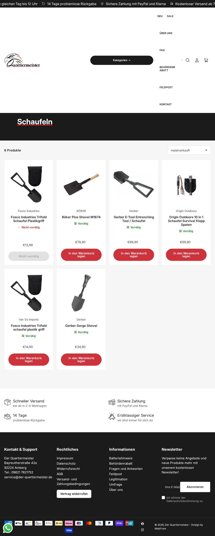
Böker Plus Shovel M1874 (81, 217)
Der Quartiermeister (177, 524)
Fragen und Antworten (126, 469)
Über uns (166, 33)
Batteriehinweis (120, 458)
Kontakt (166, 104)
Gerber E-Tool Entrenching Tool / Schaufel (134, 219)
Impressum (65, 458)
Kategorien (120, 60)
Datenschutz (66, 463)
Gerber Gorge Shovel (81, 326)
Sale (170, 16)
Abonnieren (195, 487)
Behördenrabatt (167, 69)
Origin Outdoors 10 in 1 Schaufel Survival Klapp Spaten (186, 221)
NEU (160, 16)
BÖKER (81, 211)
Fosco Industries (28, 211)
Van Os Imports (29, 319)
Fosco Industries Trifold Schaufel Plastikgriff (29, 219)
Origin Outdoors (186, 211)
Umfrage (115, 484)
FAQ (162, 50)
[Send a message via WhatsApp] (8, 528)
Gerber (133, 211)
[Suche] (187, 60)
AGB (60, 474)
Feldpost (166, 87)
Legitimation (118, 479)
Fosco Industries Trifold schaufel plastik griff (29, 327)
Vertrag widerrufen (74, 493)
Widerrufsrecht (68, 469)
